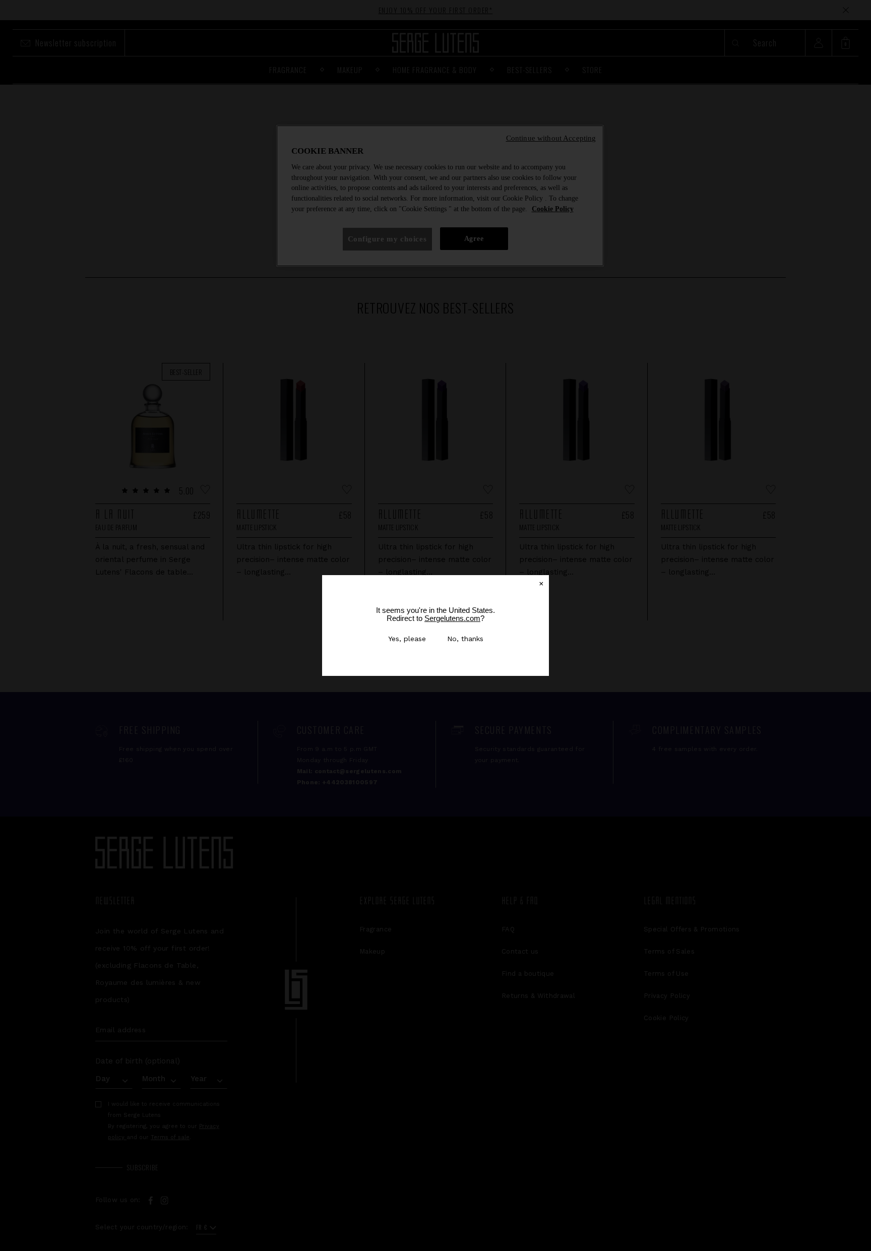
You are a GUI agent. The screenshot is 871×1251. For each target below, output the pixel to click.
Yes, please (407, 639)
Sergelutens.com (452, 618)
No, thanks (465, 639)
